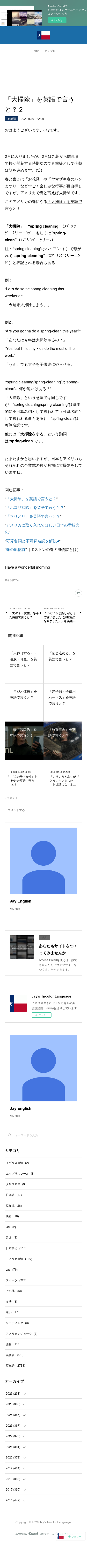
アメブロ (50, 51)
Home (35, 51)
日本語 (14, 1195)
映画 (12, 1216)
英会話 (14, 1355)
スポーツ (16, 1280)
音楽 (11, 1237)
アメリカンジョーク (21, 1333)
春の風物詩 (15, 549)
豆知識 (14, 1205)
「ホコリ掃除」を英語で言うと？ (35, 507)
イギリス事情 (17, 1163)
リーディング (17, 1323)
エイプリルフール (20, 1173)
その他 (14, 1291)
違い (13, 1312)
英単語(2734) (12, 580)
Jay (12, 1269)
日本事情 (16, 1248)
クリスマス (17, 1184)
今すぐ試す (57, 20)
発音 (13, 1344)
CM (11, 1227)
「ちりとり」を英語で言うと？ (33, 516)
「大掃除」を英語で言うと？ (31, 498)
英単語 (11, 119)
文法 (11, 1301)
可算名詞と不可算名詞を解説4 (32, 541)
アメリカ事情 (19, 1258)
